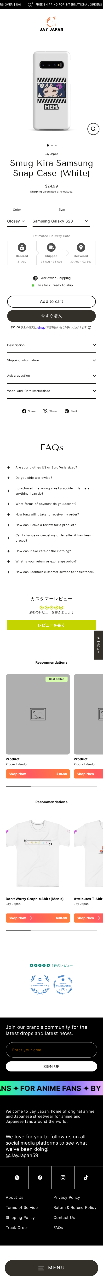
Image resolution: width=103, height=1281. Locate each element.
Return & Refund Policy (75, 1207)
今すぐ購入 (51, 315)
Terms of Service (22, 1207)
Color (17, 209)
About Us (14, 1197)
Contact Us (64, 1217)
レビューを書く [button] (51, 625)
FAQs (58, 1227)
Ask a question (18, 375)
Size (61, 209)
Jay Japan (51, 154)
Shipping (36, 191)
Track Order (17, 1227)
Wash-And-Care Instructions (28, 391)
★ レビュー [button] (98, 645)
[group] (38, 868)
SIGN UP (51, 1066)
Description (16, 345)
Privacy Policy (66, 1197)
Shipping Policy (20, 1217)
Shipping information (23, 360)
